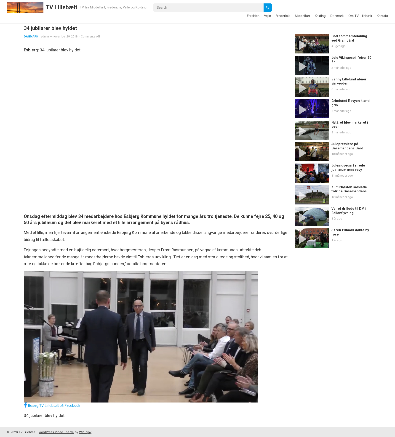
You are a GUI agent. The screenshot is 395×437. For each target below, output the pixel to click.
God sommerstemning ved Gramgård (349, 38)
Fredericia (282, 16)
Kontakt (382, 16)
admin (45, 36)
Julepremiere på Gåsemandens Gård (347, 146)
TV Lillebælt (61, 7)
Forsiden (253, 16)
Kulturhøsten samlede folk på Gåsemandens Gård (349, 191)
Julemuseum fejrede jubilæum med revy (348, 168)
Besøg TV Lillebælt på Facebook (54, 405)
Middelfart (302, 16)
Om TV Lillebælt (360, 16)
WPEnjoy (85, 432)
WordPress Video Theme (56, 432)
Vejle (267, 16)
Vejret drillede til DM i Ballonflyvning (348, 211)
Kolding (320, 16)
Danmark (337, 16)
